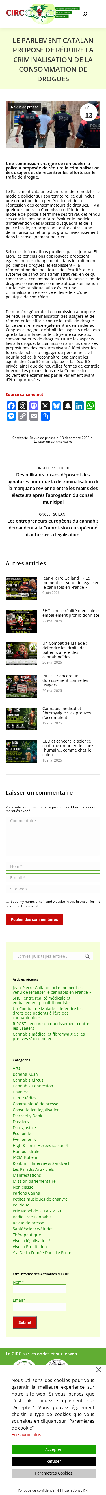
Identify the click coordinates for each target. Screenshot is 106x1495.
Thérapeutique (27, 1235)
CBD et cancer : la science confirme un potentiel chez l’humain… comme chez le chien (67, 748)
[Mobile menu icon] (96, 14)
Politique (21, 1205)
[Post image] (21, 588)
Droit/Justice (24, 1127)
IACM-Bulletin (26, 1157)
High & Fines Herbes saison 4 (40, 1145)
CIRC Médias (24, 1098)
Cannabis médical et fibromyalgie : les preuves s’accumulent (66, 713)
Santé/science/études (33, 1229)
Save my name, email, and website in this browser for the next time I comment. (53, 903)
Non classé (23, 1187)
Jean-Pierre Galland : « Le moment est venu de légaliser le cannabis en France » (70, 582)
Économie (22, 1133)
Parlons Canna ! (27, 1193)
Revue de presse (24, 107)
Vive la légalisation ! (31, 1241)
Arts (16, 1068)
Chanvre (21, 1092)
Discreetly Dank (27, 1116)
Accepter (53, 1449)
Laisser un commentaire (53, 441)
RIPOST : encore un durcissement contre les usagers (65, 680)
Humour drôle (26, 1151)
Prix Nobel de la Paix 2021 (37, 1211)
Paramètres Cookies (53, 1473)
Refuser (53, 1461)
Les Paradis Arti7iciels (33, 1169)
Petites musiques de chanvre (40, 1199)
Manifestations (27, 1175)
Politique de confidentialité (38, 1490)
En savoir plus (26, 1435)
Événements (24, 1139)
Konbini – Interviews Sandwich (42, 1163)
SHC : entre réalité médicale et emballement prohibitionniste (71, 613)
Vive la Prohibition (30, 1246)
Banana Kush (25, 1074)
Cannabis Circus (28, 1080)
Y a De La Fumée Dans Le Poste (42, 1252)
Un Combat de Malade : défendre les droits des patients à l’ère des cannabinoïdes (64, 650)
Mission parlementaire (34, 1181)
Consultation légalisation (36, 1110)
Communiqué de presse (35, 1104)
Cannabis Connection (33, 1086)
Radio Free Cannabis (32, 1217)
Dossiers (21, 1121)
